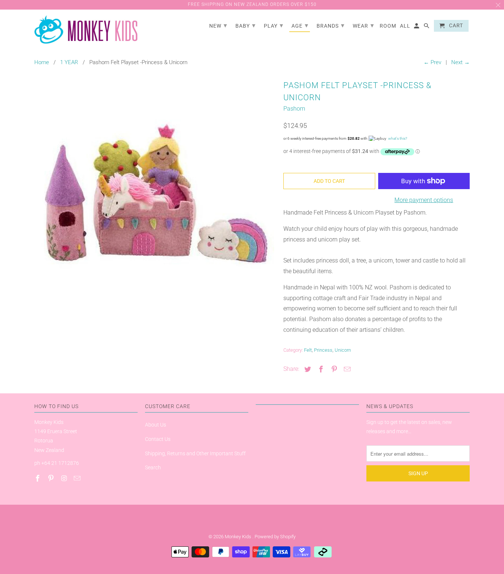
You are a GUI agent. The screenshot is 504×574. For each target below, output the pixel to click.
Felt (308, 350)
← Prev (432, 62)
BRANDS (331, 25)
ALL (405, 26)
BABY (245, 25)
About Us (155, 425)
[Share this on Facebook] (320, 369)
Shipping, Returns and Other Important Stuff (195, 453)
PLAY (273, 25)
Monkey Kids (238, 536)
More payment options (423, 199)
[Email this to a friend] (346, 369)
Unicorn (343, 350)
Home (41, 62)
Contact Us (157, 439)
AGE (299, 25)
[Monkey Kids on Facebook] (38, 478)
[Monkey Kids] (86, 30)
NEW (218, 25)
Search (153, 467)
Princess (323, 350)
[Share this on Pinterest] (333, 369)
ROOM (388, 26)
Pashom (294, 108)
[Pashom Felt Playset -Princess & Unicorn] (155, 197)
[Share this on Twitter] (307, 369)
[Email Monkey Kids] (78, 478)
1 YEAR (69, 62)
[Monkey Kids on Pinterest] (52, 478)
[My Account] (417, 27)
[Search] (427, 27)
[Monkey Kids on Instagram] (65, 478)
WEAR (363, 25)
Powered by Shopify (275, 536)
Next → (460, 62)
